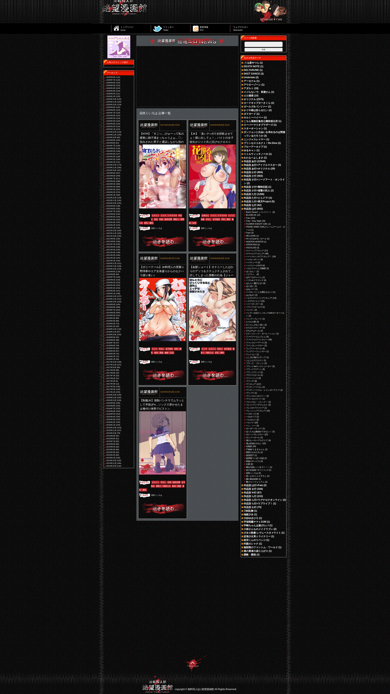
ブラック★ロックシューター (259, 366)
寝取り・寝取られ (163, 486)
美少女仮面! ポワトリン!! (257, 470)
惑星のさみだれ (253, 452)
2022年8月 (110, 209)
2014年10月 (111, 466)
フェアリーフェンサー (256, 351)
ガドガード (250, 114)
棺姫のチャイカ (253, 461)
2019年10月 (111, 302)
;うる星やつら (251, 62)
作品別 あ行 (250, 161)
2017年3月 (110, 387)
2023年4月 (110, 187)
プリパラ (250, 393)
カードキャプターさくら (257, 103)
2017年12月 (111, 362)
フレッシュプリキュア (256, 411)
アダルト (249, 88)
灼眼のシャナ (251, 543)
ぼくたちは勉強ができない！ (259, 431)
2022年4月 (110, 220)
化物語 (249, 446)
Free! (248, 233)
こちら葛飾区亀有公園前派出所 (261, 121)
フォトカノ (251, 354)
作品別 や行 (250, 492)
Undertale (249, 77)
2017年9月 (110, 370)
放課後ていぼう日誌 (255, 458)
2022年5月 (110, 217)
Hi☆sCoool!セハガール (256, 239)
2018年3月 (110, 354)
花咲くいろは (156, 228)
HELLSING (251, 236)
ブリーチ (250, 381)
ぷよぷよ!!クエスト (254, 360)
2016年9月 (110, 403)
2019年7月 (110, 310)
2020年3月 (110, 288)
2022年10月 (111, 203)
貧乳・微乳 (148, 223)
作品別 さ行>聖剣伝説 (256, 187)
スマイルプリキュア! (255, 253)
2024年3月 (110, 157)
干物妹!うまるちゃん (255, 449)
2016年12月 (111, 395)
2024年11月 (111, 135)
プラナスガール (253, 375)
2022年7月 (110, 211)
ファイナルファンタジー (257, 339)
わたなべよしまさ (253, 157)
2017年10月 (111, 367)
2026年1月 (110, 96)
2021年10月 (111, 236)
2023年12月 (111, 165)
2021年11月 (111, 233)
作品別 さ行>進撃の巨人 (257, 190)
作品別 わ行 (250, 507)
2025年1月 (110, 129)
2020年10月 (111, 269)
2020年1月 (110, 293)
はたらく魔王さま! (254, 283)
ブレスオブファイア (255, 408)
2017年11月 (111, 365)
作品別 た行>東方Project (257, 201)
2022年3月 (110, 222)
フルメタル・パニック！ (257, 402)
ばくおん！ (251, 271)
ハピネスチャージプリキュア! (259, 298)
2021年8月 (110, 241)
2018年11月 (111, 332)
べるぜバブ (251, 417)
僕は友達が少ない (254, 443)
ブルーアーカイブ (253, 146)
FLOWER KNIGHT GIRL (257, 224)
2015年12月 (111, 428)
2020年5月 (110, 283)
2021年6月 (110, 247)
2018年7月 (110, 343)
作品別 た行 (250, 194)
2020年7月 (110, 277)
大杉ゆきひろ (251, 518)
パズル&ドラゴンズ (254, 280)
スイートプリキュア (255, 250)
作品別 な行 (250, 205)
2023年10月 (111, 170)
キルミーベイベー (253, 117)
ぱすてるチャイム (254, 277)
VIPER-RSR (251, 245)
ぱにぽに (250, 286)
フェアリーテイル (254, 348)
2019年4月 (110, 318)
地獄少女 (249, 514)
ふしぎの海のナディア (256, 357)
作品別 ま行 (250, 489)
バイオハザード (253, 259)
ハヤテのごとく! (253, 301)
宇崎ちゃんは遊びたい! (256, 525)
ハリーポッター (253, 304)
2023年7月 (110, 178)
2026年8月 (110, 77)
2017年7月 (110, 376)
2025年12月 (111, 99)
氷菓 (248, 464)
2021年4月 (110, 252)
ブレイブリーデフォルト (257, 405)
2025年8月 (110, 110)
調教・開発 (250, 554)
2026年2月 (110, 94)
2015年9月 (110, 436)
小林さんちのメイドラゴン (258, 529)
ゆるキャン (250, 150)
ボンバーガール (253, 437)
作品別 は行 (250, 208)
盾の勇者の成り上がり (256, 551)
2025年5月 (110, 118)
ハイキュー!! (251, 262)
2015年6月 (110, 444)
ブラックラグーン (254, 369)
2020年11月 (111, 266)
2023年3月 (110, 189)
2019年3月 (110, 321)
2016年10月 (111, 400)
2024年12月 (111, 132)
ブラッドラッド (253, 372)
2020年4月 (110, 285)
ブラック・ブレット (255, 363)
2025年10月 (111, 105)
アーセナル (250, 81)
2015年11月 (111, 430)
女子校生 (216, 219)
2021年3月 (110, 255)
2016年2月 (110, 422)
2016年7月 (110, 408)
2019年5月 (110, 315)
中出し (208, 219)
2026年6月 (110, 83)
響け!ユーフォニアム (255, 482)
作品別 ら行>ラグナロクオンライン (263, 500)
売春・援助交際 (165, 219)
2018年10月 (111, 335)
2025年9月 (110, 107)
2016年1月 (110, 425)
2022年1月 (110, 228)
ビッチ (204, 349)
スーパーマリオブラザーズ (258, 124)
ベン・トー (251, 425)
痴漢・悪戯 (158, 353)
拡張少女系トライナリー (257, 536)
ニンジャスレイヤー (255, 139)
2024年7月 (110, 146)
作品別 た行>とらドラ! (256, 198)
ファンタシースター (255, 345)
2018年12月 (111, 329)
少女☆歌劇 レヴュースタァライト (262, 532)
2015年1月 (110, 458)
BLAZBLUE (251, 215)
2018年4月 (110, 351)
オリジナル (250, 99)
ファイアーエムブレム (256, 337)
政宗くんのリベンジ (255, 540)
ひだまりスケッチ (254, 328)
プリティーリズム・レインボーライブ (263, 390)
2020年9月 (110, 272)
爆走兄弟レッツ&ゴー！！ (257, 467)
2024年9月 (110, 140)
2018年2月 (110, 356)
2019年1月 (110, 326)
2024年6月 (110, 148)
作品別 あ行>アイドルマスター (260, 165)
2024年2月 (110, 159)
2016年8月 (110, 406)
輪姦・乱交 (169, 353)
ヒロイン (155, 215)
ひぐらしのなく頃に (255, 325)
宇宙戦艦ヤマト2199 (255, 521)
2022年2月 (110, 225)
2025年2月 (110, 126)
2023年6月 (110, 181)
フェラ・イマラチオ (169, 215)
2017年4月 (110, 384)
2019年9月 (110, 304)
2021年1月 (110, 261)
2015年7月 (110, 441)
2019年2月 (110, 324)
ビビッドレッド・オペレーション (261, 333)
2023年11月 (111, 168)
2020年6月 (110, 280)
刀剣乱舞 (249, 511)
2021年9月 (110, 239)
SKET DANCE (252, 73)
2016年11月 (111, 398)
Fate (248, 218)
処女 (156, 219)
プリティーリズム (254, 387)
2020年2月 (110, 291)
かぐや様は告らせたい (256, 110)
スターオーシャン (253, 128)
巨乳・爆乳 (225, 219)
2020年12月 (111, 263)
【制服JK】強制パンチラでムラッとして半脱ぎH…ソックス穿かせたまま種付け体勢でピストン (162, 404)
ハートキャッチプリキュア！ (259, 256)
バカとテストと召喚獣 (256, 268)
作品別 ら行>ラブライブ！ (258, 503)
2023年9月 (110, 173)
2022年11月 (111, 200)
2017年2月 (110, 389)
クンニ (154, 349)
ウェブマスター (240, 28)
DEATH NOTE (252, 66)
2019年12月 (111, 296)
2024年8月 (110, 143)
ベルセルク (251, 420)
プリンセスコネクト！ (256, 396)
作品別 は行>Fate (253, 485)
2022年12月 (111, 198)
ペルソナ (250, 422)
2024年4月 (110, 154)
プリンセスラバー (254, 399)
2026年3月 (110, 91)
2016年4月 (110, 417)
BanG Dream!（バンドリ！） (259, 212)
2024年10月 (111, 137)
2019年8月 (110, 307)
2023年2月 (110, 192)
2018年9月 (110, 337)
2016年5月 (110, 414)
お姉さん (205, 215)
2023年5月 (110, 184)
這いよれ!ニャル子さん (256, 476)
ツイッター (168, 28)
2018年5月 (110, 348)
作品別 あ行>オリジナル (257, 168)
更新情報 (204, 28)
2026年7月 (110, 80)
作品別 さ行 (250, 176)
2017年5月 (110, 381)
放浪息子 (250, 455)
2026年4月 (110, 88)
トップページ (127, 28)
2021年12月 (111, 231)
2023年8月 (110, 176)
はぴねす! (250, 295)
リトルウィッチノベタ (256, 154)
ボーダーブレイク (254, 428)
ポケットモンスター (255, 434)
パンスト (250, 310)
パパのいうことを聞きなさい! (259, 292)
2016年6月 (110, 411)
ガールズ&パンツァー (256, 106)
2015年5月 (110, 447)
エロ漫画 (249, 95)
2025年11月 (111, 102)
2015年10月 (111, 433)
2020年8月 (110, 274)
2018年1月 (110, 359)
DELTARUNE (251, 70)
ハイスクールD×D (254, 265)
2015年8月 (110, 439)
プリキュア (251, 384)
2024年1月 (110, 162)
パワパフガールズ (254, 307)
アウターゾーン (252, 84)
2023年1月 (110, 195)
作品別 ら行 (250, 496)
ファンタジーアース (255, 342)
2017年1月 (110, 392)
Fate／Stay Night (253, 221)
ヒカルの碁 (251, 322)
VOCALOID (251, 248)
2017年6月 (110, 378)
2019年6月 (110, 313)
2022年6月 (110, 214)
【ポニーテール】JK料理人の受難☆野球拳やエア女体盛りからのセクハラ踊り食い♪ (162, 271)
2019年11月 (111, 299)
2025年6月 (110, 116)
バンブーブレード (254, 319)
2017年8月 (110, 373)
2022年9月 (110, 206)
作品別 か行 (250, 172)
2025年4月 (110, 121)
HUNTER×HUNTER (254, 242)
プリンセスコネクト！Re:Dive (260, 143)
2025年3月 (110, 124)
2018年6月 (110, 345)
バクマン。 (251, 274)
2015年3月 (110, 452)
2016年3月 (110, 419)
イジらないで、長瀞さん (257, 92)
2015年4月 (110, 450)
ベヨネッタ (251, 414)
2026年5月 (110, 85)
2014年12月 (111, 460)
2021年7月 (110, 244)
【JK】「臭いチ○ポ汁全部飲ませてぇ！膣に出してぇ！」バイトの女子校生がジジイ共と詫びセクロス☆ (212, 137)
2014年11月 (111, 463)
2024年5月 (110, 151)
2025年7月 (110, 113)
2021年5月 (110, 250)
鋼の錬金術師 (252, 479)
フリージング (252, 378)
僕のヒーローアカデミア (257, 440)
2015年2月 (110, 455)
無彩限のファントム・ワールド (261, 547)
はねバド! (250, 289)
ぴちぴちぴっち (253, 331)
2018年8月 (110, 340)
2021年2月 (110, 258)
